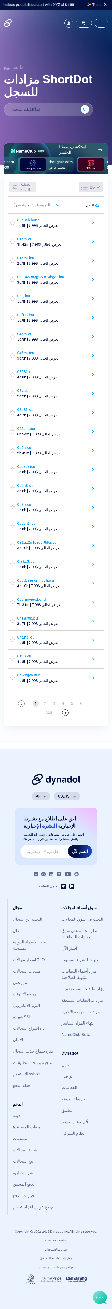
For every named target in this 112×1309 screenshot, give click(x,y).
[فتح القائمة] (101, 23)
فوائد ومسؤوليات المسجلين (56, 1267)
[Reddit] (76, 874)
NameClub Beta (75, 1034)
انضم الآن (80, 851)
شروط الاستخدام (56, 1249)
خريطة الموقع (73, 1098)
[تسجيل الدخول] (68, 23)
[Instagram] (43, 874)
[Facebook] (36, 874)
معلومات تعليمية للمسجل (56, 1258)
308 (49, 712)
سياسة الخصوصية (56, 1240)
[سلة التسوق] (84, 23)
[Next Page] (65, 712)
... (90, 703)
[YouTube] (68, 874)
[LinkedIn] (51, 874)
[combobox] (34, 205)
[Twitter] (59, 874)
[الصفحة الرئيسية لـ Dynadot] (8, 23)
